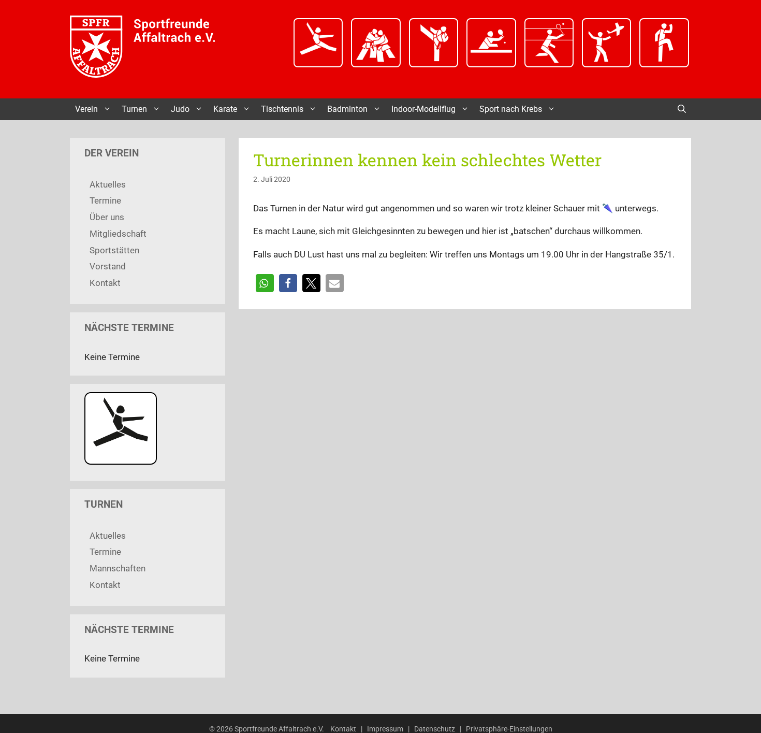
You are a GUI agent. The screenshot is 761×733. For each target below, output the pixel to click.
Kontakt (105, 283)
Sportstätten (114, 250)
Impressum (385, 729)
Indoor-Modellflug (423, 109)
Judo (180, 109)
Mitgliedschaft (118, 233)
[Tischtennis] (491, 64)
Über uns (107, 217)
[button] (265, 283)
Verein (86, 109)
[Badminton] (549, 64)
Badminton (347, 109)
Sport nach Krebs (510, 109)
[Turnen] (318, 64)
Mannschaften (117, 568)
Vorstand (108, 266)
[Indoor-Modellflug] (606, 64)
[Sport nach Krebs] (664, 64)
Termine (105, 200)
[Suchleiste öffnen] (681, 109)
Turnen (134, 109)
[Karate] (433, 64)
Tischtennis (282, 109)
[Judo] (375, 64)
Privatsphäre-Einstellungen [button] (509, 729)
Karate (225, 109)
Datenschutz (434, 729)
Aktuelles (108, 184)
